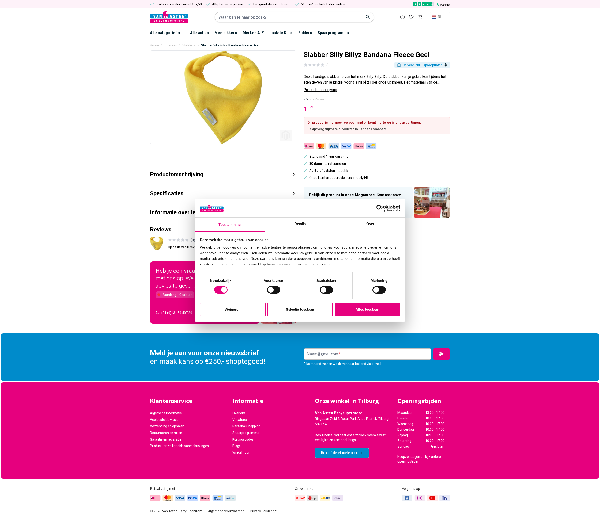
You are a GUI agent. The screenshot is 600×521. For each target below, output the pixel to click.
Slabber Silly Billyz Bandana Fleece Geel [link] (230, 45)
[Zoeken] (368, 17)
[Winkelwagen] (420, 17)
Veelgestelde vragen (165, 419)
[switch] (273, 290)
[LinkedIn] (444, 498)
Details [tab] (300, 224)
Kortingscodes (243, 439)
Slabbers (188, 45)
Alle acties (199, 33)
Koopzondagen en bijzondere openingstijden (419, 459)
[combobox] (440, 17)
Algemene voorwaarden (226, 511)
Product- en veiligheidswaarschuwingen (179, 446)
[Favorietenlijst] (411, 17)
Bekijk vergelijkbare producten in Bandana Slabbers (347, 129)
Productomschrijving (320, 90)
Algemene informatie (166, 413)
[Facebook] (407, 498)
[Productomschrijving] (445, 65)
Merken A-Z (253, 33)
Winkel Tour (241, 452)
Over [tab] (370, 224)
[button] (223, 172)
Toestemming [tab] (229, 224)
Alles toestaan (367, 309)
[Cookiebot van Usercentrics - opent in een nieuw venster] (379, 208)
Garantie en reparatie (165, 439)
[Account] (402, 17)
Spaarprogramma (333, 33)
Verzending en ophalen (167, 426)
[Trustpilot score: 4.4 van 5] (431, 4)
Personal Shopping (246, 426)
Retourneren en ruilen (166, 433)
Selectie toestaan (300, 309)
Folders (305, 33)
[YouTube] (432, 498)
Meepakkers (225, 33)
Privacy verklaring (263, 511)
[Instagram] (419, 498)
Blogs (236, 446)
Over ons (239, 413)
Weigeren (232, 309)
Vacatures (240, 419)
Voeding (171, 45)
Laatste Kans (281, 33)
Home (154, 45)
